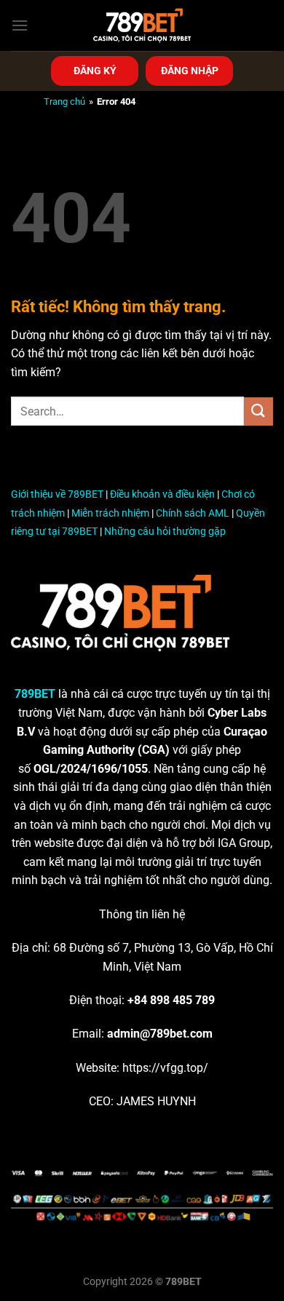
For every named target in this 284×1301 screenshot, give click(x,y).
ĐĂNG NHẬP (189, 70)
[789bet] (142, 25)
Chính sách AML (192, 513)
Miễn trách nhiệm (110, 513)
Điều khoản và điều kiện (162, 494)
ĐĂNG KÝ (95, 70)
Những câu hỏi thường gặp (165, 531)
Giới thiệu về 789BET (57, 494)
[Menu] (19, 25)
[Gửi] (258, 411)
